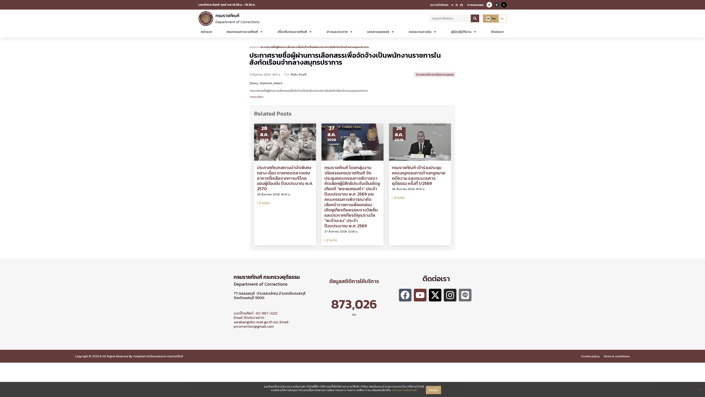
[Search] (475, 18)
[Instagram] (450, 295)
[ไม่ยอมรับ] (699, 389)
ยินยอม (433, 390)
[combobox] (450, 18)
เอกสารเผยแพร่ (378, 31)
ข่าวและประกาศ (337, 31)
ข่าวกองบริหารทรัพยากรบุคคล (435, 74)
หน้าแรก (206, 31)
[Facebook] (405, 295)
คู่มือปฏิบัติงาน (461, 31)
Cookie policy (590, 356)
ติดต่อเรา (497, 31)
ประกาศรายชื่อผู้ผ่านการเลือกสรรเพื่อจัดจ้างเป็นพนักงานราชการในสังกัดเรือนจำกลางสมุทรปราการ (345, 58)
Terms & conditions (616, 356)
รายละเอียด (256, 96)
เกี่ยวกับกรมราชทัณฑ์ (292, 31)
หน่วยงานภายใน (420, 31)
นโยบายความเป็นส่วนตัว (404, 390)
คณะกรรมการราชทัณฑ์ (242, 31)
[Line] (465, 295)
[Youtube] (420, 295)
